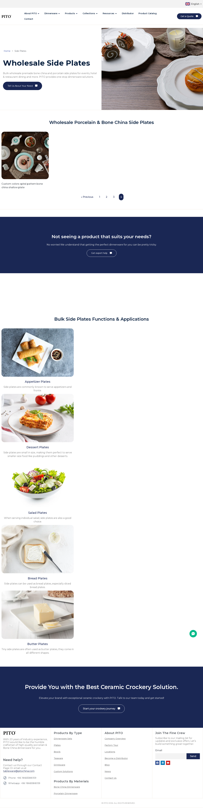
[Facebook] (157, 763)
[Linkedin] (163, 763)
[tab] (32, 13)
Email (158, 750)
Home (7, 51)
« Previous (87, 197)
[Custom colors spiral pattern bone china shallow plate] (25, 155)
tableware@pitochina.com (18, 771)
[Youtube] (168, 763)
